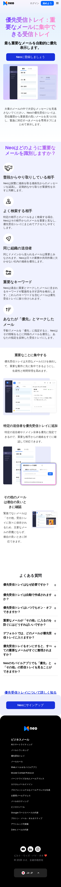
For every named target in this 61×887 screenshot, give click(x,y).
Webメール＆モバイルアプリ (24, 767)
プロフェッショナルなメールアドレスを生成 (30, 790)
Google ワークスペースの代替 (24, 812)
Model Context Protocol (22, 772)
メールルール (17, 761)
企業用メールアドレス (21, 795)
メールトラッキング (20, 750)
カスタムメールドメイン (22, 784)
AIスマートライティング (21, 744)
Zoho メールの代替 (19, 829)
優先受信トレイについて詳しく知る (31, 692)
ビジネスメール (18, 807)
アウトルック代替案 (20, 824)
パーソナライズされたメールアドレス (27, 778)
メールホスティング (20, 801)
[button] (57, 3)
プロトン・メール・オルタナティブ (26, 818)
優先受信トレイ (18, 755)
